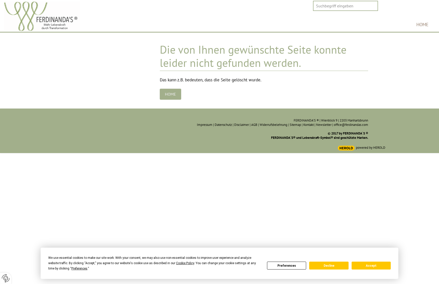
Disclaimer (241, 125)
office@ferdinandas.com (351, 125)
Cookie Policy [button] (185, 263)
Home (422, 24)
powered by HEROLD (370, 147)
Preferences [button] (79, 268)
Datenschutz (223, 125)
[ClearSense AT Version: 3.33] (346, 148)
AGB (254, 125)
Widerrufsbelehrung (273, 125)
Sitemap (295, 125)
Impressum (204, 125)
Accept (371, 265)
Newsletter (324, 125)
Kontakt (308, 125)
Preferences (286, 265)
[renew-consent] (5, 278)
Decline (329, 265)
